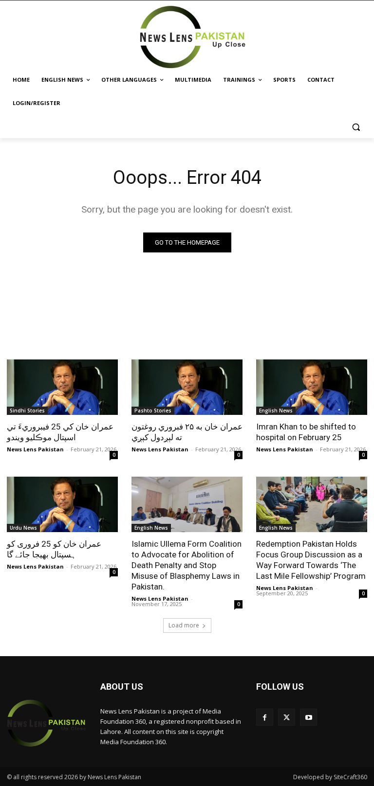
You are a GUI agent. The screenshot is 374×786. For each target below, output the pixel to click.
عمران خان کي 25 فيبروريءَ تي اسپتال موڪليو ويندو (60, 432)
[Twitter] (286, 717)
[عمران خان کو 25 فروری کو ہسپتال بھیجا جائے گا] (62, 504)
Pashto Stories (152, 410)
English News (276, 410)
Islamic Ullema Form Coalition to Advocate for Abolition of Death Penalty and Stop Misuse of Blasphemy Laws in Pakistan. (186, 565)
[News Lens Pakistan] (193, 37)
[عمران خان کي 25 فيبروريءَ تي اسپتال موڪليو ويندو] (62, 387)
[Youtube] (308, 717)
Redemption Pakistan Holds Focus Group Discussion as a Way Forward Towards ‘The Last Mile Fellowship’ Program (311, 560)
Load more (183, 625)
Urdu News (23, 527)
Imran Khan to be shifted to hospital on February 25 (306, 432)
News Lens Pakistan (35, 449)
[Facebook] (264, 717)
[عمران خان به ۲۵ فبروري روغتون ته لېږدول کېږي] (187, 387)
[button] (355, 126)
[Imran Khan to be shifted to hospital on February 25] (311, 387)
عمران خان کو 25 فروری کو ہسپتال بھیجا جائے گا (54, 549)
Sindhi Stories (27, 410)
